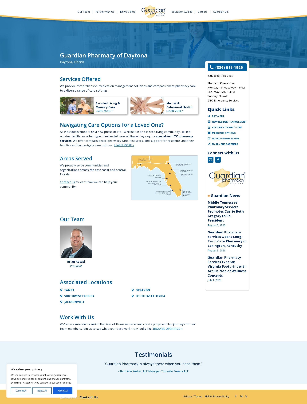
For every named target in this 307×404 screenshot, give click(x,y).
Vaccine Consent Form (227, 127)
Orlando (143, 290)
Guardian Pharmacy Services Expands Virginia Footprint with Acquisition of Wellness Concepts (227, 266)
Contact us (67, 182)
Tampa (69, 290)
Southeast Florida (150, 296)
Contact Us (89, 397)
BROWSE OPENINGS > (168, 329)
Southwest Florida (79, 296)
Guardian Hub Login (225, 138)
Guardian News (225, 195)
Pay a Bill (218, 116)
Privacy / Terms (193, 396)
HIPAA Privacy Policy (217, 396)
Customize (21, 390)
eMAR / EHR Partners (225, 144)
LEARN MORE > (104, 110)
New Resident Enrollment (229, 121)
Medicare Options (224, 132)
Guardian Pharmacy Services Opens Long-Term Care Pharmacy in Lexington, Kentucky (227, 239)
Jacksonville (74, 302)
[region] (41, 381)
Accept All (63, 390)
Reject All (42, 390)
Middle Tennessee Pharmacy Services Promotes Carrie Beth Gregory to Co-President (226, 211)
